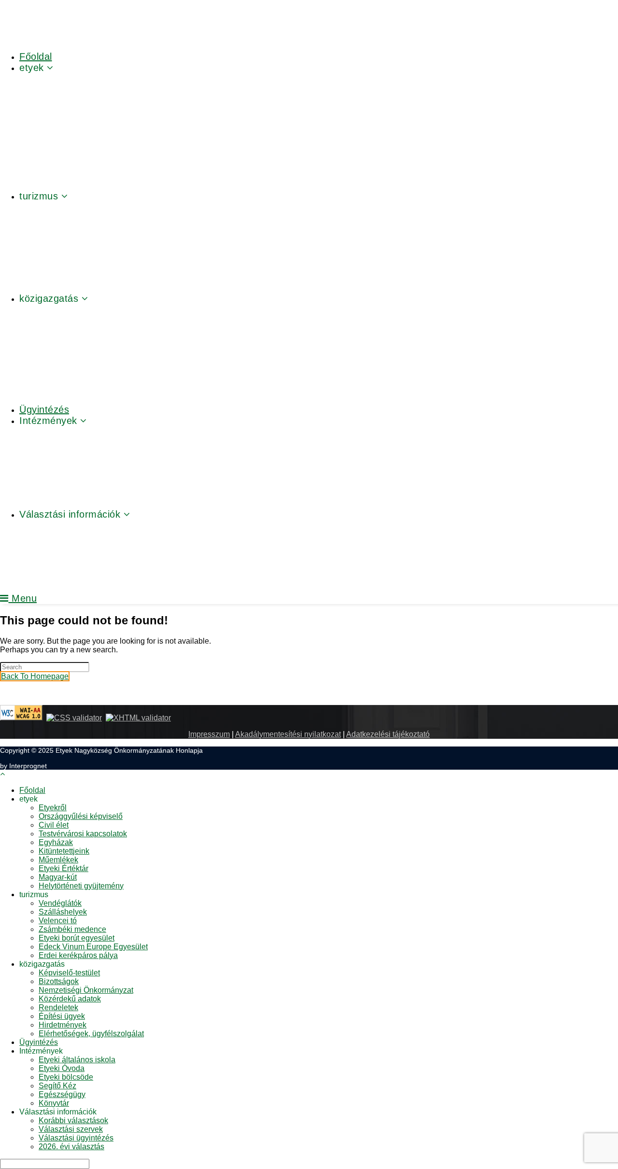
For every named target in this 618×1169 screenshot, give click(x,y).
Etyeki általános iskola (77, 1060)
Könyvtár (54, 1103)
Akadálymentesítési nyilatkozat (288, 734)
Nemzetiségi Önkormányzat (86, 990)
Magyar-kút (58, 877)
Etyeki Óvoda (61, 1068)
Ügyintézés (38, 1042)
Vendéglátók (60, 903)
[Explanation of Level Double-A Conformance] (21, 718)
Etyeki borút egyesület (76, 938)
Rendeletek (58, 1007)
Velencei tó (58, 920)
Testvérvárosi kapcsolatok (83, 834)
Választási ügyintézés (76, 1138)
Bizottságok (59, 981)
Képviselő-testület (69, 973)
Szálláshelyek (63, 912)
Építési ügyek (62, 1016)
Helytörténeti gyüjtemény (81, 886)
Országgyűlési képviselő (81, 816)
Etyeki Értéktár (63, 868)
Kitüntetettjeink (64, 851)
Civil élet (54, 825)
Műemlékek (58, 860)
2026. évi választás (71, 1146)
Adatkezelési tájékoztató (388, 734)
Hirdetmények (62, 1025)
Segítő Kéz (57, 1086)
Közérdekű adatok (70, 999)
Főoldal (32, 790)
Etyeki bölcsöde (66, 1077)
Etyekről (53, 807)
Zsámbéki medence (72, 929)
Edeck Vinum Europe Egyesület (93, 947)
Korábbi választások (73, 1120)
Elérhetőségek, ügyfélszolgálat (91, 1033)
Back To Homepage (35, 676)
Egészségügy (62, 1094)
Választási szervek (71, 1129)
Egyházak (56, 842)
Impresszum (209, 734)
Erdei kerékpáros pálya (78, 955)
